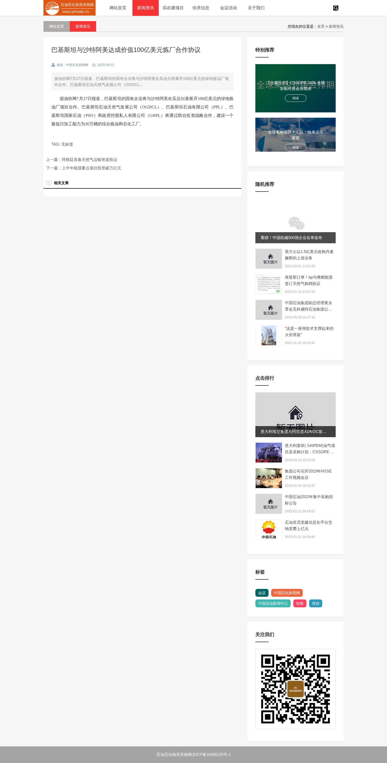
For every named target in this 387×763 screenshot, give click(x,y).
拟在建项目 (173, 8)
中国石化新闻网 (287, 593)
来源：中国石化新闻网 (72, 65)
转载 (300, 603)
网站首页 (118, 8)
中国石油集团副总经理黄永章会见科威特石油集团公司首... (308, 309)
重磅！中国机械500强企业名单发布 (291, 237)
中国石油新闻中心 (273, 603)
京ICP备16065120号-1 (211, 754)
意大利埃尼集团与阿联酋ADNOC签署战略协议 (301, 431)
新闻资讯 (145, 8)
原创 (315, 603)
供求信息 (200, 8)
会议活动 (228, 8)
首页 (321, 26)
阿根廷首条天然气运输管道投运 (89, 159)
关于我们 (256, 8)
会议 (262, 593)
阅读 (295, 98)
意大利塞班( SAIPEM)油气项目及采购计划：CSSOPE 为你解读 (310, 451)
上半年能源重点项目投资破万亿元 (91, 168)
